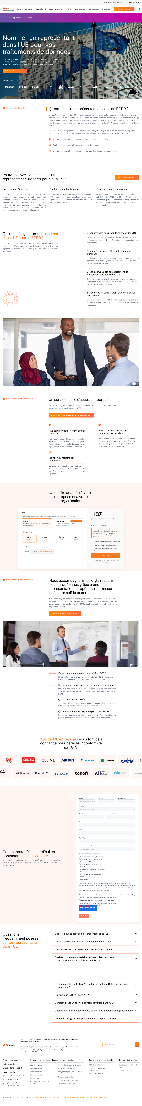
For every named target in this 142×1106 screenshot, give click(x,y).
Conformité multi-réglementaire (69, 1080)
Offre (23, 512)
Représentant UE (36, 1075)
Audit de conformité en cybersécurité (97, 1069)
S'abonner (106, 555)
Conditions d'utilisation (43, 1097)
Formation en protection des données (40, 1082)
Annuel (42, 551)
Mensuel (26, 551)
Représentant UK (36, 1078)
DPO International (36, 1068)
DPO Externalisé (36, 1065)
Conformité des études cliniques (69, 1065)
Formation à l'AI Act (126, 1070)
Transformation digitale (66, 1077)
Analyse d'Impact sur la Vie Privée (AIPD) (70, 1073)
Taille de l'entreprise (28, 532)
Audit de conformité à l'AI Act (128, 1066)
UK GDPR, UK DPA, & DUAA (68, 1083)
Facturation (25, 547)
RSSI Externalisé (95, 1065)
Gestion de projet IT (96, 1073)
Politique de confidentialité (61, 1097)
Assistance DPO (36, 1072)
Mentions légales (102, 1097)
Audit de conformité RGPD (67, 1068)
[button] (25, 9)
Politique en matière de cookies (83, 1097)
